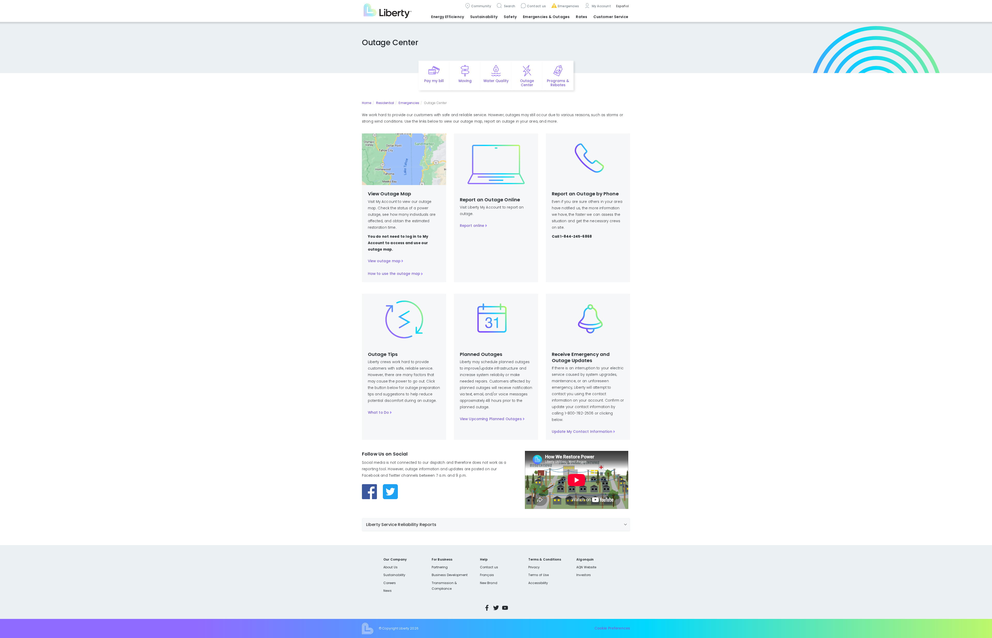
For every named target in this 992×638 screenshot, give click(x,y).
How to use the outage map (394, 273)
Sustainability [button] (484, 16)
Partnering (440, 567)
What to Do (378, 412)
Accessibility (538, 583)
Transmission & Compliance (444, 586)
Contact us (536, 6)
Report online (472, 225)
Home (366, 103)
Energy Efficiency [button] (447, 16)
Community (481, 6)
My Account (601, 6)
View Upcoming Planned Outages (491, 419)
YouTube (505, 607)
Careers (389, 583)
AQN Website (586, 567)
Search (509, 6)
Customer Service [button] (610, 16)
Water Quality (496, 80)
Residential (385, 103)
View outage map (384, 261)
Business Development (450, 575)
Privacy (534, 567)
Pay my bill (434, 80)
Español (622, 6)
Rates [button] (581, 16)
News (387, 590)
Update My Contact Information (582, 431)
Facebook (487, 607)
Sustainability (394, 575)
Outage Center (527, 83)
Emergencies (568, 6)
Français (487, 575)
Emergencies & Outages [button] (546, 16)
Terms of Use (538, 575)
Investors (583, 575)
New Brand (488, 583)
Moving (465, 80)
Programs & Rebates (558, 83)
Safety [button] (510, 16)
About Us (390, 567)
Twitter (496, 607)
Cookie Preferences (612, 628)
